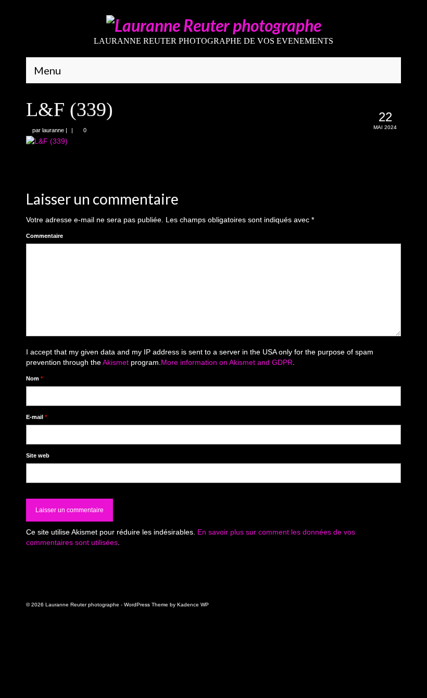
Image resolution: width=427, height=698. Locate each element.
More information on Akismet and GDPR (227, 362)
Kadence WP (193, 604)
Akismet (116, 362)
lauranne (53, 130)
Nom (34, 378)
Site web (37, 455)
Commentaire (44, 236)
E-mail (36, 417)
